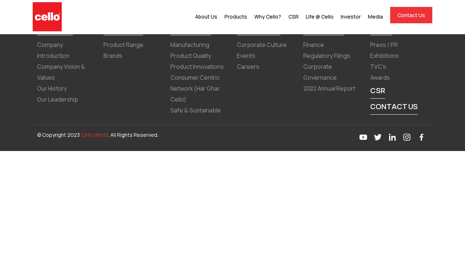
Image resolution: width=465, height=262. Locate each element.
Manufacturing (189, 45)
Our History (52, 88)
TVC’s (378, 67)
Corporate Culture (262, 45)
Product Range (123, 45)
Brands (113, 56)
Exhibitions (384, 56)
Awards (380, 78)
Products (236, 16)
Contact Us (411, 15)
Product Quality (190, 56)
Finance (313, 45)
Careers (248, 67)
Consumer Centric (195, 78)
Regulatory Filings (326, 56)
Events (246, 56)
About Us (206, 16)
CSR (293, 16)
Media (375, 16)
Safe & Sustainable (195, 110)
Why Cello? (267, 16)
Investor (351, 16)
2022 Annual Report (329, 88)
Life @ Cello (319, 16)
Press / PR (384, 45)
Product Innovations (197, 67)
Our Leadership (57, 99)
